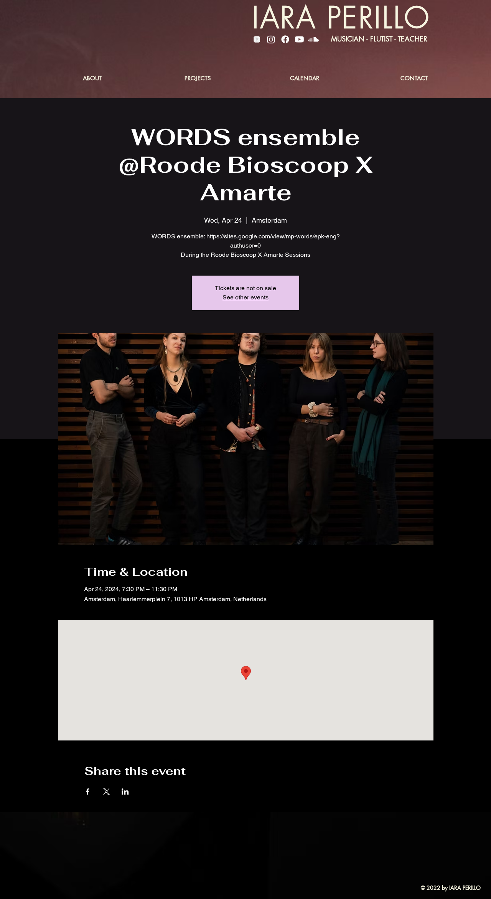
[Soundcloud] (313, 39)
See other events (245, 297)
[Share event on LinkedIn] (125, 791)
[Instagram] (271, 39)
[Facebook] (285, 39)
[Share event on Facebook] (87, 791)
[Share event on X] (106, 791)
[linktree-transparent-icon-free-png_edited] (257, 39)
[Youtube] (299, 39)
